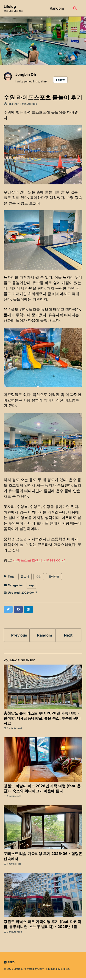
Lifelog (13, 8)
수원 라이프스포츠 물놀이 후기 (43, 97)
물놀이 (25, 576)
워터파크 (53, 576)
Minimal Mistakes (58, 968)
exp (31, 585)
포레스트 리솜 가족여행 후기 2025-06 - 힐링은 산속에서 (43, 856)
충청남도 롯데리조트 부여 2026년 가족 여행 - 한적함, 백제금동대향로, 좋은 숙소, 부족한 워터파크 (42, 718)
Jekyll (41, 968)
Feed (11, 962)
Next (68, 635)
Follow (60, 80)
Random (57, 8)
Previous (19, 635)
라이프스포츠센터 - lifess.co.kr (39, 560)
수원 (39, 576)
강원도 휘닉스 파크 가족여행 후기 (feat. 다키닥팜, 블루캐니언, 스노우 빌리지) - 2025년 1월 (42, 924)
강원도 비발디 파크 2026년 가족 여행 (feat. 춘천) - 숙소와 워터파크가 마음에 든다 (42, 788)
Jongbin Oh (25, 74)
